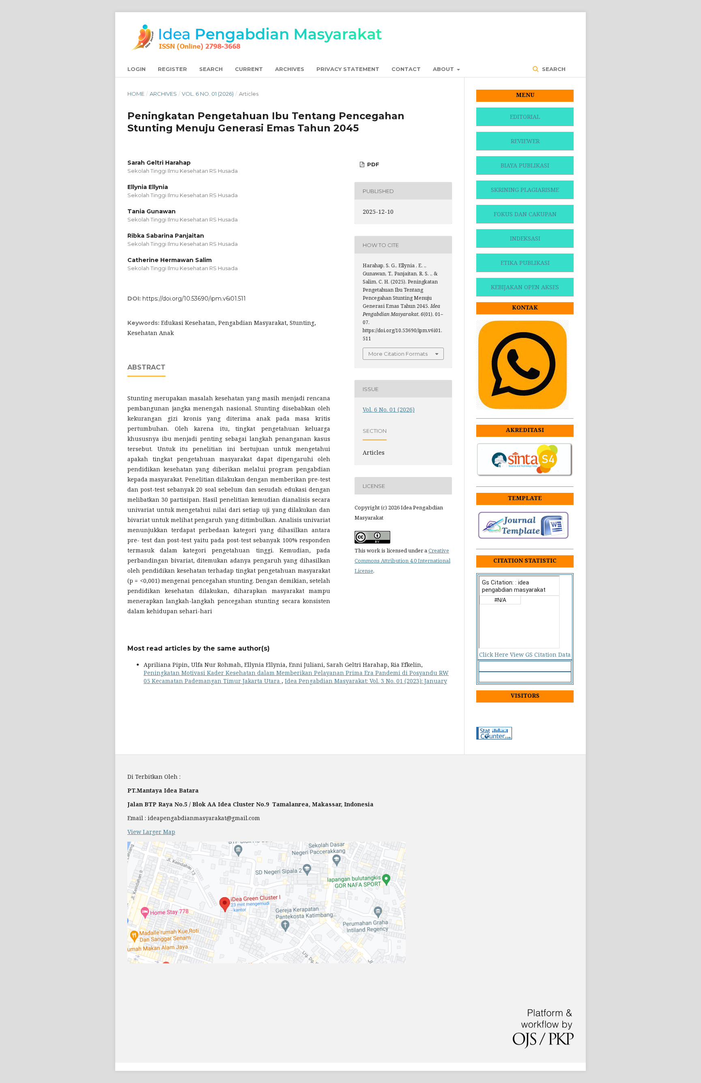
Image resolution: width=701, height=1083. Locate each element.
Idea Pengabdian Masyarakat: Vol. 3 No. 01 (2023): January (366, 681)
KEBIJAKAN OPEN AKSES (525, 287)
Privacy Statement (347, 69)
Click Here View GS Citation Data (525, 654)
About (444, 69)
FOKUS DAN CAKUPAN (525, 214)
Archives (289, 69)
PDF (372, 164)
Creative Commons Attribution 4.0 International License (402, 560)
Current (249, 69)
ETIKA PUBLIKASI (525, 262)
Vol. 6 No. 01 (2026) (208, 93)
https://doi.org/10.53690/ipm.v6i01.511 (194, 298)
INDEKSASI (525, 238)
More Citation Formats (398, 353)
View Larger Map (151, 832)
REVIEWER (525, 141)
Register (172, 69)
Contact (406, 69)
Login (136, 69)
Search (211, 69)
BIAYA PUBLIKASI (525, 165)
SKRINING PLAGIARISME (525, 189)
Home (135, 93)
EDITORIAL (525, 116)
